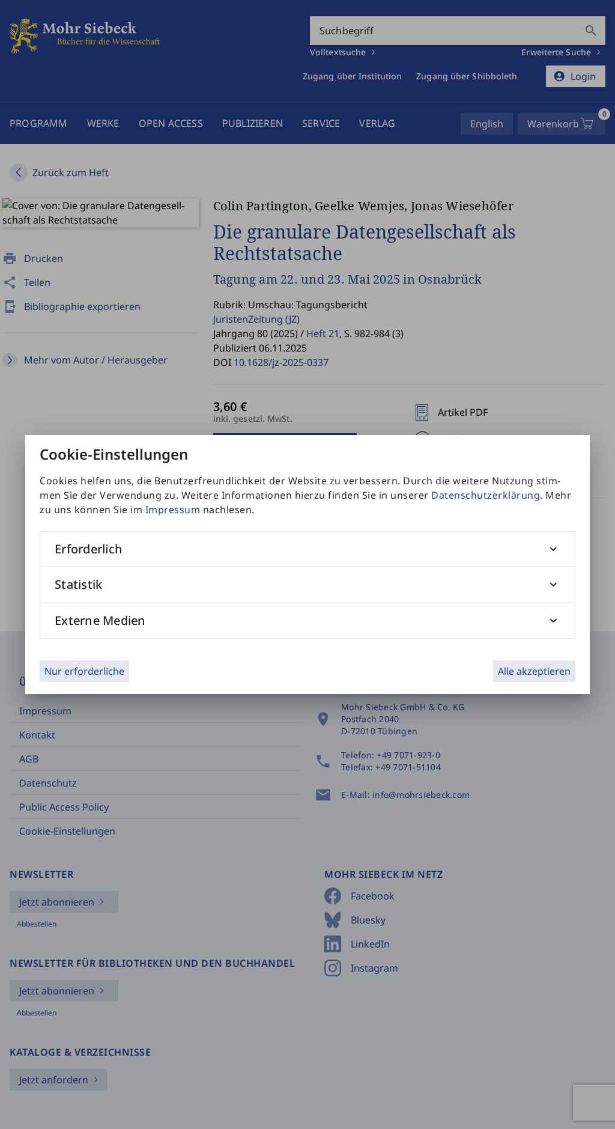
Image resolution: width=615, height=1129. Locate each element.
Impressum (173, 509)
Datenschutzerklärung (485, 495)
